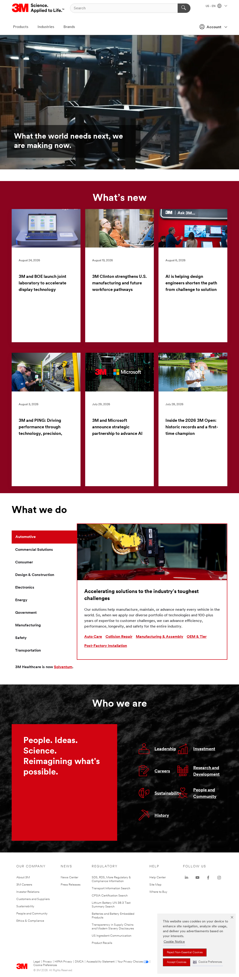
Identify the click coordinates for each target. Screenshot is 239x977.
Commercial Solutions (34, 550)
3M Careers (24, 884)
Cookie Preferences (45, 965)
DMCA (79, 961)
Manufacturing (28, 625)
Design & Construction (34, 575)
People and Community (32, 913)
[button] (207, 962)
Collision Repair (118, 637)
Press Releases (71, 884)
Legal (36, 961)
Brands (69, 27)
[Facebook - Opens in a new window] (208, 877)
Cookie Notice (174, 942)
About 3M (23, 877)
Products (20, 27)
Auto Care (93, 637)
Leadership (165, 749)
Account (214, 27)
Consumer (24, 562)
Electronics (24, 588)
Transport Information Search (111, 888)
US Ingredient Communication (111, 935)
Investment (204, 749)
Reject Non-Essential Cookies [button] (185, 952)
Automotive (25, 537)
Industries (46, 27)
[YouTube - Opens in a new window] (197, 877)
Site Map (155, 884)
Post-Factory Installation (105, 646)
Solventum (63, 667)
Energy (21, 600)
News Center (69, 877)
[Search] (184, 8)
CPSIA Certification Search (110, 895)
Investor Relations (27, 891)
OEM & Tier (197, 637)
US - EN (211, 6)
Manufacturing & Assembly (159, 637)
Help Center (157, 877)
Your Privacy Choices (130, 961)
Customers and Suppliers (33, 899)
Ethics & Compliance (30, 920)
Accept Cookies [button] (176, 962)
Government (26, 613)
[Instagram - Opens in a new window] (219, 877)
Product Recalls (102, 943)
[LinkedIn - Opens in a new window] (186, 877)
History (162, 816)
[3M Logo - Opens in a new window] (38, 8)
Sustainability (168, 794)
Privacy (47, 961)
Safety (21, 638)
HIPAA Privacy (63, 961)
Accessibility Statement (100, 961)
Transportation (28, 650)
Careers (162, 771)
